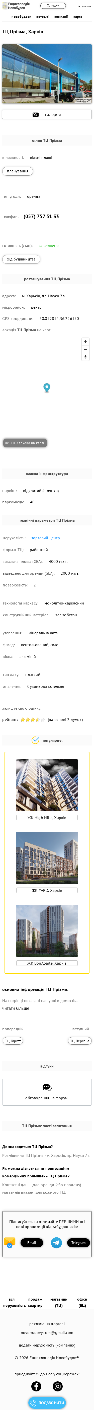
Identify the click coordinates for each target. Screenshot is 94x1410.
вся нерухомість (14, 1302)
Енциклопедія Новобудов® (54, 1357)
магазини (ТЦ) (59, 1302)
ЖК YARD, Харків (47, 890)
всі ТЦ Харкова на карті (24, 443)
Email (31, 1242)
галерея (53, 114)
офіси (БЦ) (82, 1302)
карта (77, 16)
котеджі (42, 16)
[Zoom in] (85, 342)
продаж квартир (35, 1302)
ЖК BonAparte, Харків (46, 963)
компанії (61, 16)
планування (17, 170)
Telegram (78, 1242)
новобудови (21, 16)
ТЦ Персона (79, 1041)
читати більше (15, 1008)
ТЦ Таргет (13, 1041)
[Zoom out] (85, 349)
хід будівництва (21, 258)
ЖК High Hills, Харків (47, 817)
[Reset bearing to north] (85, 357)
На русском (84, 6)
